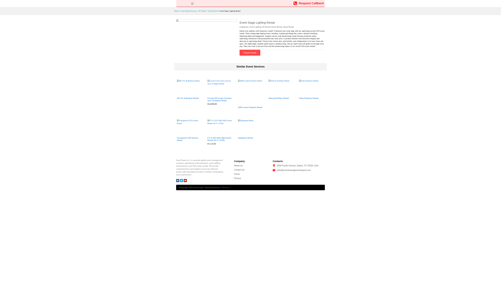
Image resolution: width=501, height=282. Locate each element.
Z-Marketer (224, 187)
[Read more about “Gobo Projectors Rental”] (308, 94)
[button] (217, 94)
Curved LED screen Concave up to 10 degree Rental (219, 99)
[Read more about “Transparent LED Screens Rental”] (186, 133)
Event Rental (276, 27)
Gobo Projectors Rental (308, 98)
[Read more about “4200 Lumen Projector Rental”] (247, 103)
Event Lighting (255, 27)
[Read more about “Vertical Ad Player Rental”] (278, 94)
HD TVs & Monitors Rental (188, 98)
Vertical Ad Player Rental (279, 98)
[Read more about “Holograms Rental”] (247, 133)
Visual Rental (288, 27)
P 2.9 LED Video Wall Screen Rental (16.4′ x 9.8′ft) (219, 139)
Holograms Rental (245, 138)
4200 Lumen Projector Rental (250, 107)
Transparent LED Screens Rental (187, 139)
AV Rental (266, 27)
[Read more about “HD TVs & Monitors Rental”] (186, 94)
